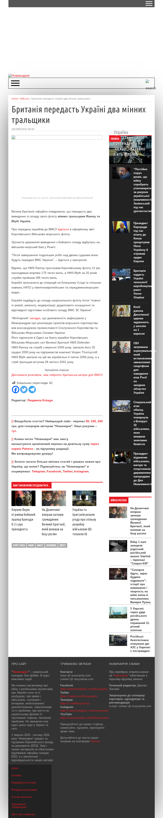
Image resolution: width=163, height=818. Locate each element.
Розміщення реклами (24, 789)
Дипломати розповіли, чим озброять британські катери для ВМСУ (57, 375)
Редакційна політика (23, 782)
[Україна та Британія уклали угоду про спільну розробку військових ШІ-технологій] (84, 505)
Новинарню (121, 675)
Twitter (67, 471)
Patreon (95, 741)
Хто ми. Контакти (21, 797)
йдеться (63, 229)
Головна (16, 775)
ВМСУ (40, 545)
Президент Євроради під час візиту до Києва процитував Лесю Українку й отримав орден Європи (141, 242)
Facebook (54, 471)
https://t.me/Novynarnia (74, 703)
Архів (14, 768)
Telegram (38, 471)
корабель (51, 545)
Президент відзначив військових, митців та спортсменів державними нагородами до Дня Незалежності (142, 469)
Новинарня (20, 671)
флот (63, 545)
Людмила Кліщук (40, 400)
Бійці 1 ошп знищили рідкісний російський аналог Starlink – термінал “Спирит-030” (140, 552)
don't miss (19, 545)
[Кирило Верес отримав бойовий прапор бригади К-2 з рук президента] (23, 505)
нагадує (35, 318)
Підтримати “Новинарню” (19, 806)
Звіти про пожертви (23, 814)
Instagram (81, 471)
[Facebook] (15, 389)
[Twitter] (24, 389)
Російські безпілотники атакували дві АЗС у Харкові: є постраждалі (140, 643)
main (31, 545)
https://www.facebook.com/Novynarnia (83, 689)
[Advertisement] (85, 40)
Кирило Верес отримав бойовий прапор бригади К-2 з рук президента (23, 519)
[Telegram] (32, 389)
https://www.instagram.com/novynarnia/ (84, 710)
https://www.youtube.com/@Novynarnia (84, 717)
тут (13, 431)
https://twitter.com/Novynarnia (78, 696)
